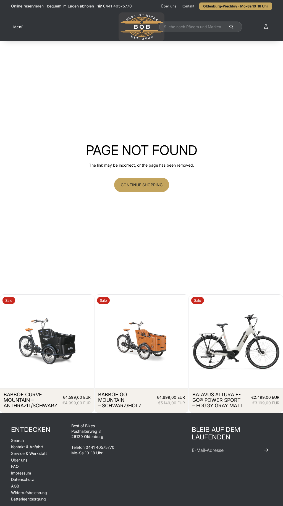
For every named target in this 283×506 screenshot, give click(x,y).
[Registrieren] (266, 450)
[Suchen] (200, 27)
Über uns (169, 6)
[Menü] (17, 27)
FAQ (15, 466)
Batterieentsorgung (28, 499)
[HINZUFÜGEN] (85, 380)
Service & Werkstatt (29, 453)
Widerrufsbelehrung (29, 492)
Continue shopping (142, 184)
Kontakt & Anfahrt (27, 447)
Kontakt (188, 6)
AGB (15, 486)
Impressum (21, 473)
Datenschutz (22, 479)
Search (17, 440)
